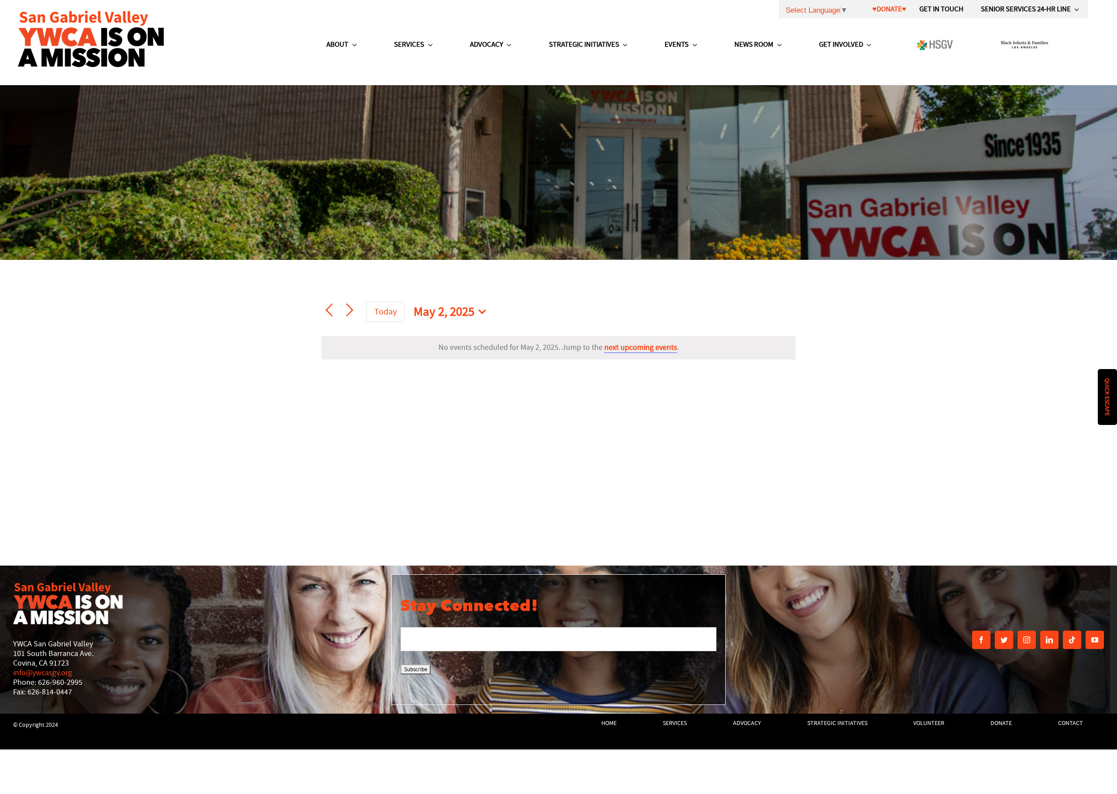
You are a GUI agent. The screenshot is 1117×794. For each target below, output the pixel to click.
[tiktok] (1072, 640)
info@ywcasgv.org (42, 673)
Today (385, 311)
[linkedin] (1049, 640)
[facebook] (981, 640)
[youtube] (1095, 640)
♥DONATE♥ (889, 9)
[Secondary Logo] (91, 38)
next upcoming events (640, 347)
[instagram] (1027, 640)
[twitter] (1004, 640)
